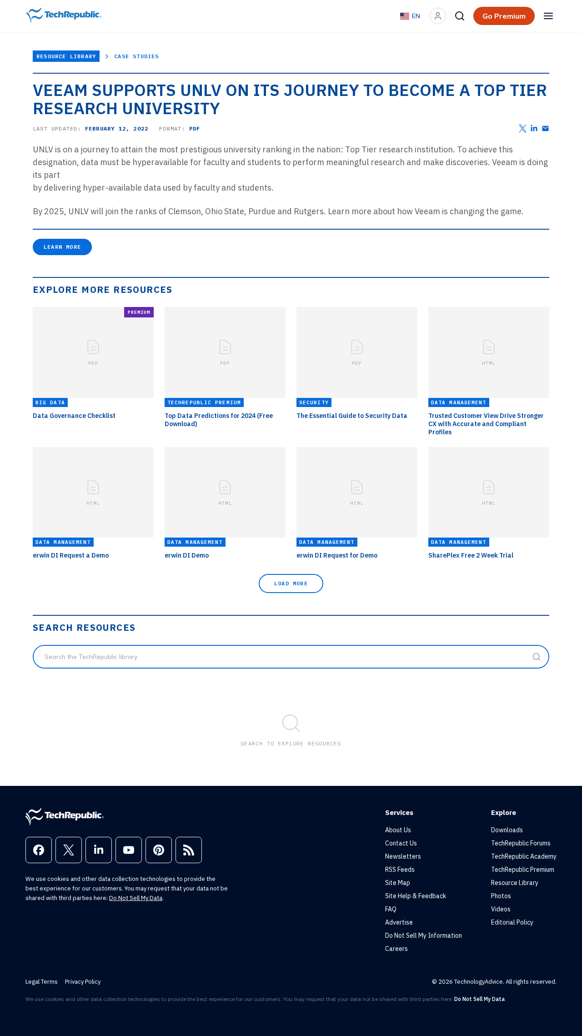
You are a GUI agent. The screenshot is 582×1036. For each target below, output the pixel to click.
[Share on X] (523, 128)
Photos (501, 896)
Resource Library (66, 56)
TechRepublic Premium (522, 869)
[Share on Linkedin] (534, 128)
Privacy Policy (82, 982)
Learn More (62, 246)
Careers (396, 949)
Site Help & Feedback (415, 896)
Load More (291, 583)
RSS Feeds (400, 869)
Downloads (507, 830)
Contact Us (401, 843)
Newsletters (403, 856)
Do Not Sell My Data (135, 898)
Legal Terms (41, 982)
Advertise (399, 922)
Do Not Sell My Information (423, 935)
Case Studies (136, 56)
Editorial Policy (512, 922)
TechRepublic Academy (524, 856)
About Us (398, 830)
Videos (501, 909)
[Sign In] (438, 16)
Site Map (397, 883)
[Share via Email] (545, 128)
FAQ (390, 909)
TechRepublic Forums (521, 843)
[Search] (460, 16)
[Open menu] (548, 16)
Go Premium (504, 15)
